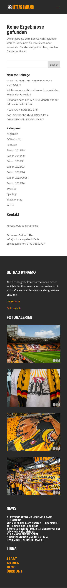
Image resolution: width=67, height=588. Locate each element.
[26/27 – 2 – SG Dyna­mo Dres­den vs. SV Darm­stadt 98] (33, 344)
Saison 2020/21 (16, 161)
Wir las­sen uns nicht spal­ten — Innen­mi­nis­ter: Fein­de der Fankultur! (33, 524)
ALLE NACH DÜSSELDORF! (22, 109)
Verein (10, 205)
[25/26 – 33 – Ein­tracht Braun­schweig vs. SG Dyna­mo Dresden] (33, 476)
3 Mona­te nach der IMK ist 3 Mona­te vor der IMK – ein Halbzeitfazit (33, 530)
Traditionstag (14, 199)
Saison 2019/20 (16, 155)
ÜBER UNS (14, 571)
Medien (13, 563)
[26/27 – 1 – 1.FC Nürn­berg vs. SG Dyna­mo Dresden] (33, 388)
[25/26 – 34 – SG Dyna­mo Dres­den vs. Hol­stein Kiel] (33, 432)
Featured (12, 144)
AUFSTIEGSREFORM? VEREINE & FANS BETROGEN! (29, 519)
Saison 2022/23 (16, 166)
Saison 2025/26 (16, 183)
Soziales (11, 188)
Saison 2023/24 (16, 172)
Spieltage (12, 194)
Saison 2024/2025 (17, 177)
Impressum (13, 301)
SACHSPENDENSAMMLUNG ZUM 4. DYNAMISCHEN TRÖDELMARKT (27, 539)
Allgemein (12, 133)
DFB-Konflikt (14, 139)
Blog (11, 567)
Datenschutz (14, 308)
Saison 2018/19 (16, 150)
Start (12, 559)
